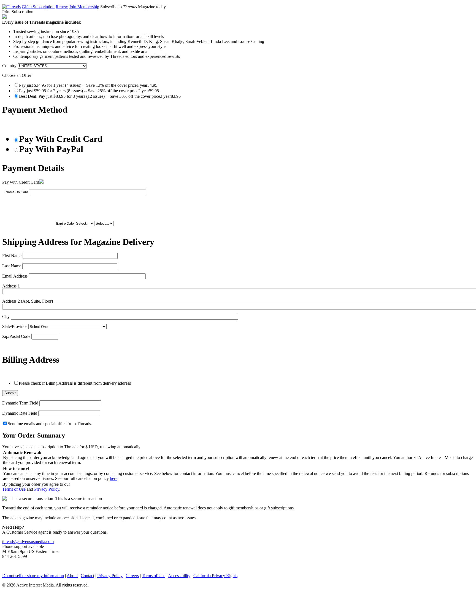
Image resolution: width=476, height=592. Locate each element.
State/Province (14, 326)
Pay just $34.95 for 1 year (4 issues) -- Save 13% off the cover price (88, 85)
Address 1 (11, 286)
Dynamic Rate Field (19, 413)
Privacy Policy (46, 489)
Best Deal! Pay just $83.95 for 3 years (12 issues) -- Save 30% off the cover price (100, 96)
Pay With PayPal (51, 149)
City (6, 316)
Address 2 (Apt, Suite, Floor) (27, 301)
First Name (11, 255)
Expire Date (65, 224)
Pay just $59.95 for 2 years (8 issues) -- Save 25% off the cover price (89, 90)
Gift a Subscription (38, 6)
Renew (62, 6)
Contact (87, 575)
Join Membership (84, 6)
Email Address (15, 276)
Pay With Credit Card (60, 139)
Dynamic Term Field (20, 403)
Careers (132, 575)
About (72, 575)
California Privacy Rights (215, 575)
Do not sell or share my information (33, 575)
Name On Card (17, 192)
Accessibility (179, 575)
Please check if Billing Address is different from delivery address (75, 383)
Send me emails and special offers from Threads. (50, 423)
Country (9, 65)
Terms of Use (14, 489)
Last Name (11, 266)
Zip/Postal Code (16, 336)
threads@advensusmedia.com (28, 541)
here (113, 478)
